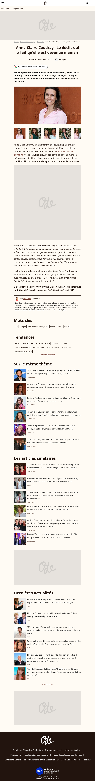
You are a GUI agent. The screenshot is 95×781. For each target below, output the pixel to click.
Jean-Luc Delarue (21, 343)
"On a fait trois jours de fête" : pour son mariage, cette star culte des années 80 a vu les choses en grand (53, 441)
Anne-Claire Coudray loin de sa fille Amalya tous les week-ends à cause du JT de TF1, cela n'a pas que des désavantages (54, 413)
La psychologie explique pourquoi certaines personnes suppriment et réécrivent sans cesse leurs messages (51, 601)
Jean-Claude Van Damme (40, 343)
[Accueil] (45, 3)
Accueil (16, 42)
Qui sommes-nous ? (53, 750)
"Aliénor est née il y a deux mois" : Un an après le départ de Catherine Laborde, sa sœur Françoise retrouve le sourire (53, 466)
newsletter (92, 3)
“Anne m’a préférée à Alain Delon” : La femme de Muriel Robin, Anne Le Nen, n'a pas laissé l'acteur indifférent (51, 427)
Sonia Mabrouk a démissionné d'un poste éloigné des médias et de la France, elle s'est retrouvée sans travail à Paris (54, 642)
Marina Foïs (66, 347)
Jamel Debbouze (53, 347)
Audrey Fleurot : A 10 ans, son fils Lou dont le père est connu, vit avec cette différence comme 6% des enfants (54, 508)
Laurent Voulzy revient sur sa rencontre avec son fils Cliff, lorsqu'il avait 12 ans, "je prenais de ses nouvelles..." (52, 536)
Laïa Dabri (27, 299)
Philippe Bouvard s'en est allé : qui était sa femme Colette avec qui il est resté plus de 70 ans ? (52, 615)
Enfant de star (56, 326)
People (23, 326)
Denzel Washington (22, 347)
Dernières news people (27, 42)
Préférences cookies (82, 759)
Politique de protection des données (66, 755)
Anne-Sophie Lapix (59, 343)
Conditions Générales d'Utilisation (28, 750)
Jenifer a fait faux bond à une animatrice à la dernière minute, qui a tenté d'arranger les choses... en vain (54, 399)
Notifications (53, 759)
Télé (16, 326)
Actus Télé (40, 42)
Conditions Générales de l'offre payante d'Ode (25, 759)
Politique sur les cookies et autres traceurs (29, 755)
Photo (66, 326)
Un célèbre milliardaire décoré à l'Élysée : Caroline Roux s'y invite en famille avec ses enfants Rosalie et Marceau (52, 480)
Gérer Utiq (65, 759)
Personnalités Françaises (38, 326)
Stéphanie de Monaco (23, 351)
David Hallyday (38, 347)
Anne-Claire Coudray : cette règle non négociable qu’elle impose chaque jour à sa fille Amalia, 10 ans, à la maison (51, 386)
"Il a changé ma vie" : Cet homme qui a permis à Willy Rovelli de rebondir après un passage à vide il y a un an (53, 372)
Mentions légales (72, 750)
